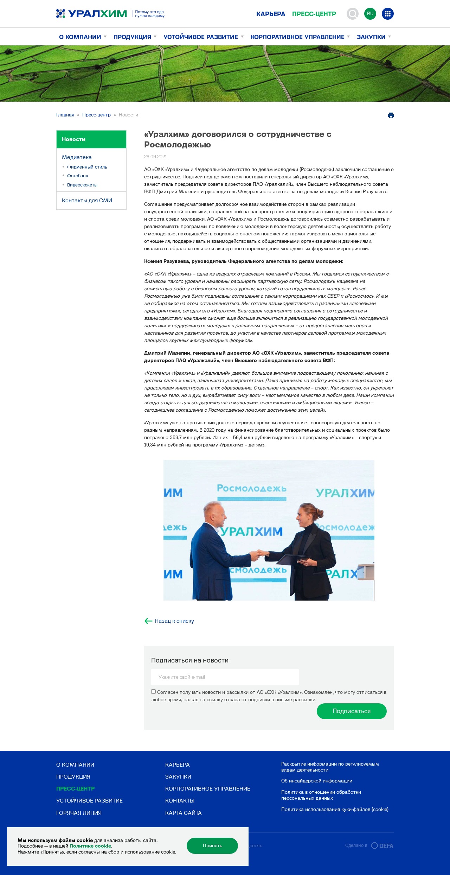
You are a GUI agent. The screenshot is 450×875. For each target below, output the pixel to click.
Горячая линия (79, 813)
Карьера (270, 14)
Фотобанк (77, 175)
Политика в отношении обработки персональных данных (321, 795)
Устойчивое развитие (200, 36)
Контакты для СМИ (87, 200)
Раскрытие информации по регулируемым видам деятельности (330, 767)
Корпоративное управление (298, 36)
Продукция (132, 36)
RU (370, 14)
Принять (212, 846)
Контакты (179, 800)
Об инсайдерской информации (316, 781)
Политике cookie (90, 846)
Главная (65, 115)
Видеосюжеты (82, 185)
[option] (269, 530)
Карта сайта (183, 813)
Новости (73, 139)
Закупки (371, 36)
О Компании (80, 36)
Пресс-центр (314, 14)
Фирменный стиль (87, 167)
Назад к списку (174, 621)
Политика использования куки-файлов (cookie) (334, 809)
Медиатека (77, 157)
